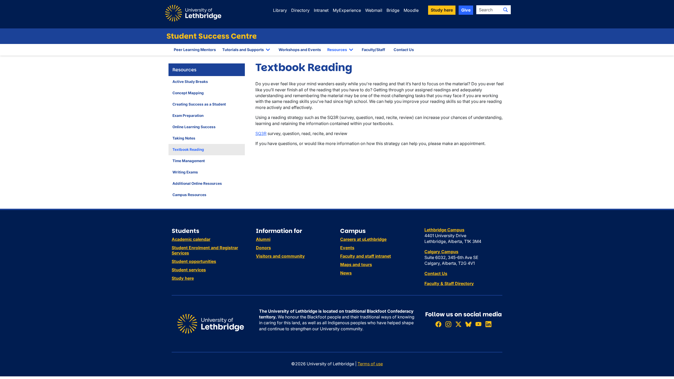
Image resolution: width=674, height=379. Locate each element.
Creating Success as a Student (199, 104)
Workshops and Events (300, 49)
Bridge (392, 10)
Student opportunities (194, 261)
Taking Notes (183, 138)
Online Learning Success (194, 127)
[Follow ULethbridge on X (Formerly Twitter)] (458, 324)
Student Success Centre (211, 36)
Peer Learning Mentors (195, 49)
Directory (300, 10)
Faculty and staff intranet (365, 256)
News (346, 273)
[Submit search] (505, 9)
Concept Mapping (188, 93)
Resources (337, 49)
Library (280, 10)
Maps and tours (356, 264)
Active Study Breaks (190, 81)
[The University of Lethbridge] (211, 323)
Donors (263, 247)
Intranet (321, 10)
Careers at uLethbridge (363, 239)
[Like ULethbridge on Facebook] (438, 324)
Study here (183, 278)
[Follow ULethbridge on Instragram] (448, 324)
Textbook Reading (188, 149)
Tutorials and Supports (243, 49)
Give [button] (465, 10)
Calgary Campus (441, 251)
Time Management (188, 161)
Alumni (263, 239)
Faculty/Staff (373, 49)
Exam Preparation (188, 115)
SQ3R (260, 133)
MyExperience (347, 10)
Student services (189, 269)
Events (347, 247)
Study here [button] (442, 10)
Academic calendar (191, 239)
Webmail (373, 10)
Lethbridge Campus (444, 229)
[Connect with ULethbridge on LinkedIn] (488, 324)
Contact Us (404, 49)
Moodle (411, 10)
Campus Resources (189, 195)
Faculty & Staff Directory (449, 283)
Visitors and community (280, 256)
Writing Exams (185, 172)
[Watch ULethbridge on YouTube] (478, 324)
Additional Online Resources (197, 183)
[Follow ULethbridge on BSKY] (468, 324)
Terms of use (370, 363)
